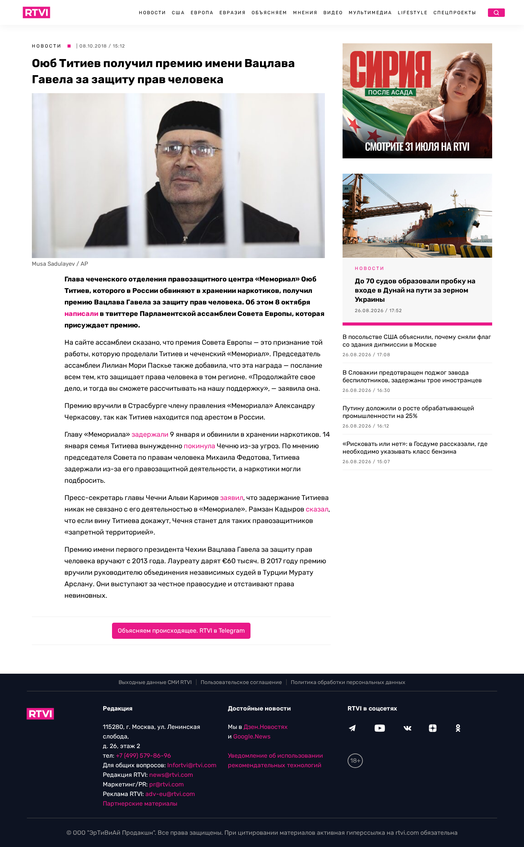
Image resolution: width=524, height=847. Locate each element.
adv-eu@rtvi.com (170, 794)
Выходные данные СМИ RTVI (155, 682)
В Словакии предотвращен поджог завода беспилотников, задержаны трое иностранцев (412, 376)
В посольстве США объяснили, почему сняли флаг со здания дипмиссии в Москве (417, 340)
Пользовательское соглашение (241, 682)
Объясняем (269, 12)
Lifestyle (413, 12)
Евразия (232, 12)
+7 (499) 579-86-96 (143, 755)
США (178, 12)
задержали (150, 434)
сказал (317, 509)
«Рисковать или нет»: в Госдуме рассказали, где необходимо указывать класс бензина (415, 447)
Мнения (305, 12)
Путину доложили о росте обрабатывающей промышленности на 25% (408, 412)
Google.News (251, 736)
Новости (152, 12)
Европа (202, 12)
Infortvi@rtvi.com (191, 765)
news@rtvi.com (171, 774)
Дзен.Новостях (266, 726)
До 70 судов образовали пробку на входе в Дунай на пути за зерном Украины (415, 290)
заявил (231, 497)
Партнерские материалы (140, 803)
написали (81, 313)
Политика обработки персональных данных (348, 682)
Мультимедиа (370, 12)
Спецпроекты (454, 12)
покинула (199, 446)
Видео (333, 12)
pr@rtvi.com (166, 784)
